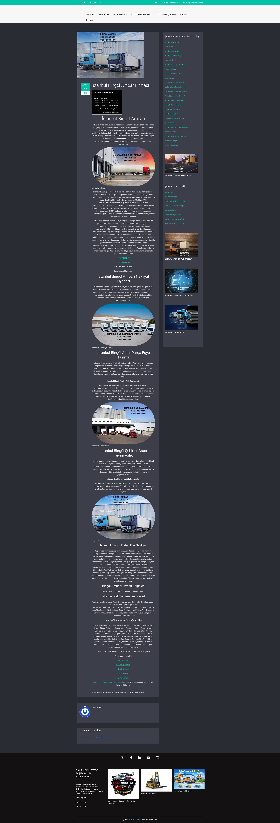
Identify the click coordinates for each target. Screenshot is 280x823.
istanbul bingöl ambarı (121, 692)
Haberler (89, 20)
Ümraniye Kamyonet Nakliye (174, 206)
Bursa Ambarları (170, 132)
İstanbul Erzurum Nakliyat (173, 56)
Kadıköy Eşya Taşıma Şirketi (174, 219)
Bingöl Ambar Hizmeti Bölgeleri (108, 109)
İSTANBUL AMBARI (138, 692)
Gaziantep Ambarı (123, 665)
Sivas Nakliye (169, 78)
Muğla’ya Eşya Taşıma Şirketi (174, 87)
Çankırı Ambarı (170, 123)
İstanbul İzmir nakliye (172, 51)
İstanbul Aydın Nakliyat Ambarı (175, 136)
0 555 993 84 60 (123, 262)
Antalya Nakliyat (170, 60)
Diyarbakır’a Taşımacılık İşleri (174, 118)
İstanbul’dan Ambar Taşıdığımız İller (110, 112)
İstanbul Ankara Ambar (173, 42)
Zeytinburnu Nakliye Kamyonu (175, 201)
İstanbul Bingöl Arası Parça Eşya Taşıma (108, 103)
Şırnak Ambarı (123, 678)
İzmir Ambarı (123, 669)
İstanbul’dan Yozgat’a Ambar (175, 64)
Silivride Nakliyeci (170, 210)
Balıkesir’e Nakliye (171, 141)
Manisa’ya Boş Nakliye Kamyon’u (176, 91)
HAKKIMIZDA (104, 15)
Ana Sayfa (90, 15)
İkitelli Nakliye (169, 192)
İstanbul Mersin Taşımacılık (174, 100)
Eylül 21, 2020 (85, 87)
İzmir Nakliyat (169, 47)
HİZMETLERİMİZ (119, 15)
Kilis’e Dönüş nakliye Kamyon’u (175, 96)
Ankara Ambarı (123, 660)
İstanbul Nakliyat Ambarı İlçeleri (108, 111)
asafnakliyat (98, 692)
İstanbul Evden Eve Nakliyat (141, 15)
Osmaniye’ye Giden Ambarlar (174, 82)
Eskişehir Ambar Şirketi (172, 109)
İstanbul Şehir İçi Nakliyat (166, 15)
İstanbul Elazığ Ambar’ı (172, 114)
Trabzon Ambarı (170, 69)
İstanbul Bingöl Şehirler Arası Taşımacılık (108, 105)
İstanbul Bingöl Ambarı (101, 99)
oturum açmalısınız (101, 738)
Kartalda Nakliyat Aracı (172, 215)
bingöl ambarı (109, 692)
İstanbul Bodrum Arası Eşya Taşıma (177, 127)
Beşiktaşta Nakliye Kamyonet (175, 223)
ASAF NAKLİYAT (135, 820)
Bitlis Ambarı (123, 673)
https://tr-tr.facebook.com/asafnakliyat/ (108, 682)
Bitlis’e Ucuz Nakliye (171, 145)
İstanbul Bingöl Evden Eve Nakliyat (109, 107)
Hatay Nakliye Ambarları (173, 105)
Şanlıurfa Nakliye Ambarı (173, 73)
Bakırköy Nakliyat (171, 197)
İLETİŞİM (183, 15)
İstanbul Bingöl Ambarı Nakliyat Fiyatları (108, 101)
